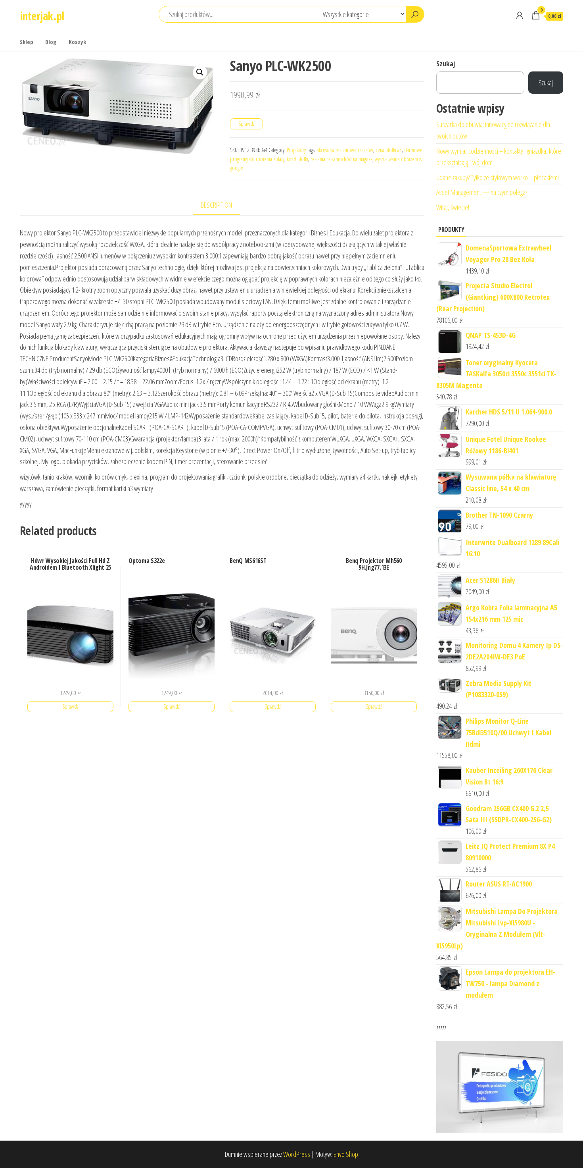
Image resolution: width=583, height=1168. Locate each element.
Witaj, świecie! (452, 207)
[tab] (222, 205)
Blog (51, 42)
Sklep (26, 42)
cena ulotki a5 (389, 150)
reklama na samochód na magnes (341, 159)
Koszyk (77, 42)
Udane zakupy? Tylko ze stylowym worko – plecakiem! (497, 177)
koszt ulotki (297, 159)
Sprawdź (246, 123)
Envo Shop (346, 1154)
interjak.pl (42, 15)
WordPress (296, 1154)
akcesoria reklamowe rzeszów (345, 150)
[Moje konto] (519, 15)
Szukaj (445, 63)
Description (216, 205)
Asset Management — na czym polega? (481, 192)
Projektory (296, 150)
